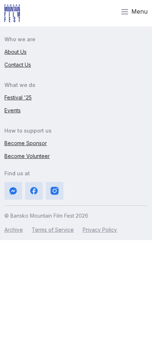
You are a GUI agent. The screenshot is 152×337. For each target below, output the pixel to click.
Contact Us (17, 65)
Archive (13, 230)
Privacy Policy (100, 230)
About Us (15, 52)
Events (12, 110)
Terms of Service (53, 230)
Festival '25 (18, 97)
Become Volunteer (27, 156)
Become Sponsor (25, 143)
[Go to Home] (12, 13)
